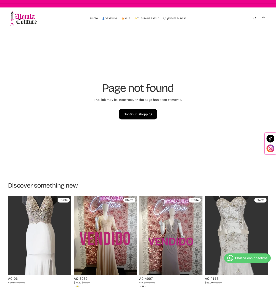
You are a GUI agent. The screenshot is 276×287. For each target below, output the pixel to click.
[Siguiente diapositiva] (131, 235)
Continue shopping (138, 114)
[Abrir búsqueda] (255, 18)
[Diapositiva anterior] (80, 235)
